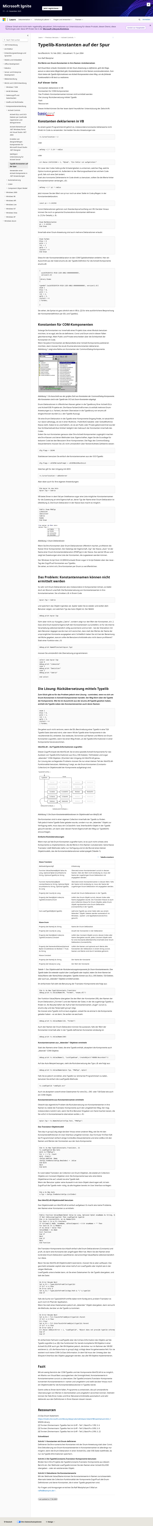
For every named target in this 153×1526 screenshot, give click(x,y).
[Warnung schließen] (148, 4)
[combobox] (15, 40)
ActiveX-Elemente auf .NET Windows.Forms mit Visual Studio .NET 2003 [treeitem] (18, 131)
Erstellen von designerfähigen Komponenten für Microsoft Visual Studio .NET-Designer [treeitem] (18, 144)
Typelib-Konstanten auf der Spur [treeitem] (19, 165)
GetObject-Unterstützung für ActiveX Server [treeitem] (17, 157)
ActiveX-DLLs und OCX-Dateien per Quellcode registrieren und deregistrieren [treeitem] (18, 118)
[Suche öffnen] (139, 20)
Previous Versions (52, 37)
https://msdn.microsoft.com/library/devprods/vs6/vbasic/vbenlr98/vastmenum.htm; (73, 1419)
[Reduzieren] (28, 35)
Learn (40, 37)
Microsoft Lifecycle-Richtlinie (56, 29)
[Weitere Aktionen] (113, 37)
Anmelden (146, 19)
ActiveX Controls (67, 37)
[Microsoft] (4, 19)
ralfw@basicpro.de (46, 1490)
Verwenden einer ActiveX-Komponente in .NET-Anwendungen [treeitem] (18, 173)
